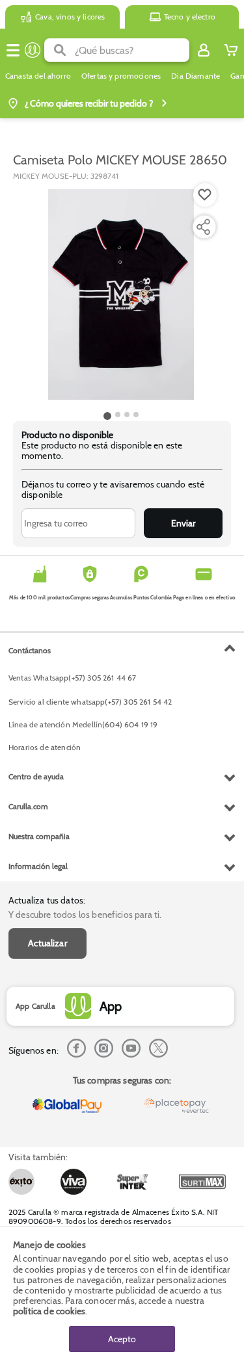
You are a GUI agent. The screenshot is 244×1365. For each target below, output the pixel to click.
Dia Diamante (195, 76)
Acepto (122, 1339)
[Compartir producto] (203, 227)
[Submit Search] (59, 50)
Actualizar (47, 943)
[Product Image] (121, 294)
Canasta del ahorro (38, 76)
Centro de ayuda (36, 776)
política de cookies (49, 1311)
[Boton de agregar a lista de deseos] (205, 195)
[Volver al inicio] (32, 50)
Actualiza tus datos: (46, 900)
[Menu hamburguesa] (13, 50)
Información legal (38, 866)
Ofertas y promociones (121, 76)
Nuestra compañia (39, 836)
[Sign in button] (204, 50)
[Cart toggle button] (231, 50)
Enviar (183, 523)
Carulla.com (28, 806)
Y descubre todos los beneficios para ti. (84, 914)
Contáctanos (29, 650)
